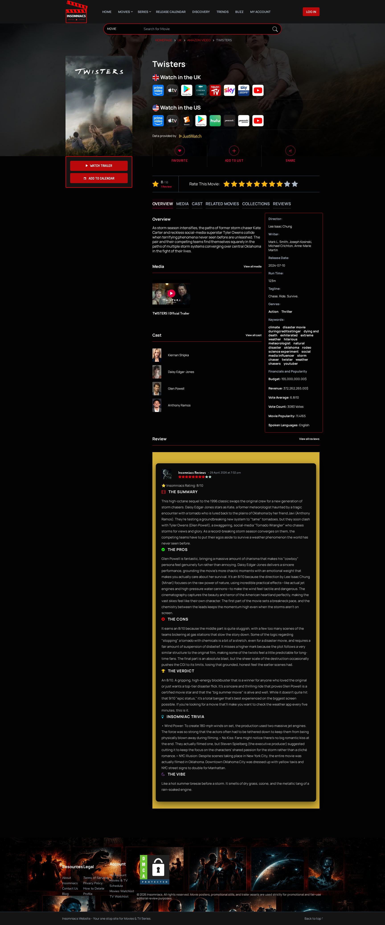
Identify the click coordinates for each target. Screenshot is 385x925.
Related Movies (222, 203)
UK (180, 40)
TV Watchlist (119, 896)
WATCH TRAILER (101, 166)
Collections (256, 203)
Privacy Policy (92, 883)
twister (287, 359)
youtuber (291, 363)
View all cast (254, 335)
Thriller (286, 311)
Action (273, 311)
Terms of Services (96, 878)
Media (182, 203)
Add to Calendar (101, 178)
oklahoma (291, 347)
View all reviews (309, 439)
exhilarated (289, 335)
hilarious (290, 339)
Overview (162, 203)
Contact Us (70, 888)
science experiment (283, 351)
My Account (260, 12)
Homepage (163, 40)
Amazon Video (199, 40)
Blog (65, 894)
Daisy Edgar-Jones (181, 372)
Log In (311, 12)
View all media (253, 266)
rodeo (306, 347)
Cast (197, 203)
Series (143, 12)
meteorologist (279, 343)
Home (106, 12)
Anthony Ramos (179, 405)
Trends (223, 12)
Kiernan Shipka (178, 355)
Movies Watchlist (122, 891)
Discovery (201, 12)
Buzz (239, 12)
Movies (124, 12)
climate (274, 327)
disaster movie (294, 327)
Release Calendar (171, 12)
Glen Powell (176, 389)
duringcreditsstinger (284, 331)
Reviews (282, 203)
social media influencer (289, 353)
